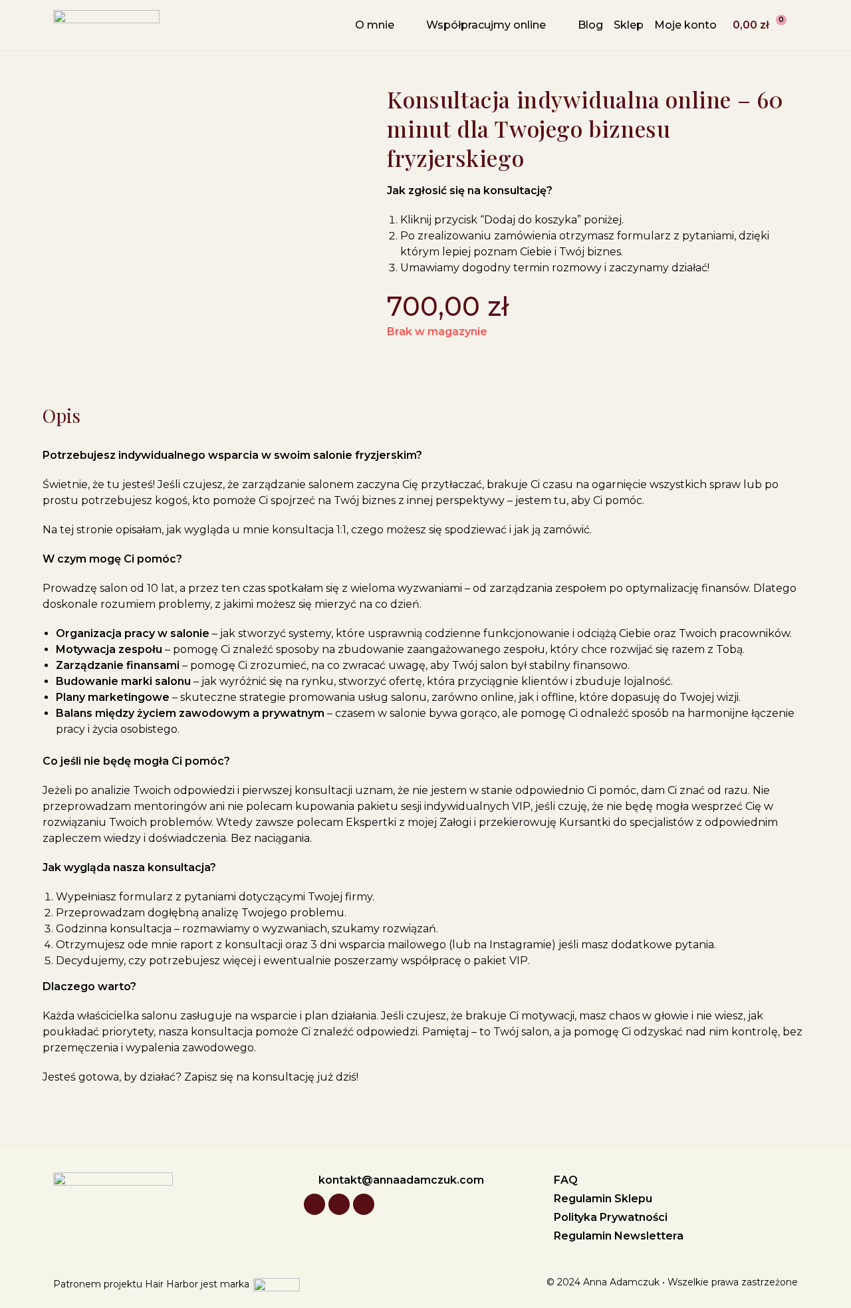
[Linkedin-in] (339, 1204)
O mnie (374, 25)
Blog (590, 25)
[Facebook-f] (363, 1204)
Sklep (629, 25)
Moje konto (685, 25)
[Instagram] (314, 1204)
